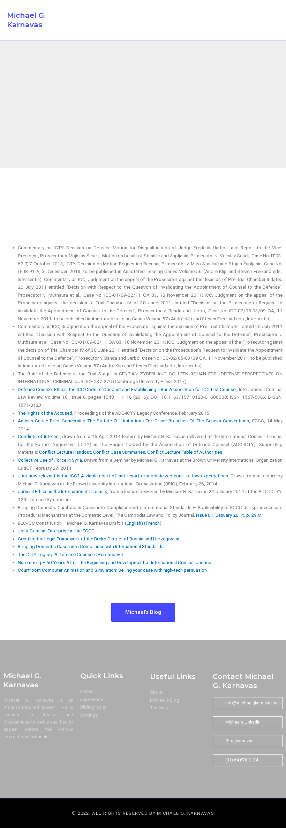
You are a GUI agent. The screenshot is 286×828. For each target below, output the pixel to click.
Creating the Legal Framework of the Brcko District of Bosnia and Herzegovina (98, 538)
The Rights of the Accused (45, 413)
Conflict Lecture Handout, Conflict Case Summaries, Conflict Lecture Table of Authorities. (131, 452)
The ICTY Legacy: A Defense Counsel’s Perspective (70, 554)
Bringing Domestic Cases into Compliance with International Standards (91, 546)
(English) (134, 523)
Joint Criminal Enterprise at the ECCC (56, 530)
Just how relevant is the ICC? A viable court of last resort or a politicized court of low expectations (123, 475)
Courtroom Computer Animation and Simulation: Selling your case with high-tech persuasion (112, 570)
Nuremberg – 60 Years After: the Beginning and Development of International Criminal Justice (114, 562)
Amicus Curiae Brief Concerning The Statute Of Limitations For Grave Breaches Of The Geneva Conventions (133, 420)
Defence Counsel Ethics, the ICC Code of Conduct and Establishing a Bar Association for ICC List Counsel (127, 389)
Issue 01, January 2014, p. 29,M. (229, 515)
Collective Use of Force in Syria (50, 460)
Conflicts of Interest (39, 436)
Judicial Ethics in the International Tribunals (62, 491)
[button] (252, 20)
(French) (152, 523)
